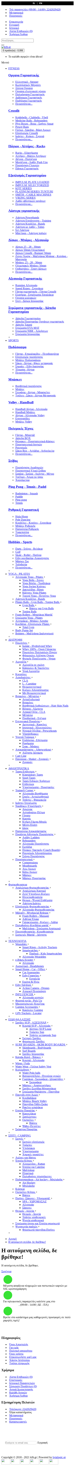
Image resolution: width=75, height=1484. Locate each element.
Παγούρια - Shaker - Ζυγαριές (32, 759)
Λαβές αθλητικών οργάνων (30, 200)
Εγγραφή (42, 1442)
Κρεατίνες (21, 674)
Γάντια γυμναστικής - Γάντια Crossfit (35, 291)
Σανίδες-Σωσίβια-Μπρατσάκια (39, 1088)
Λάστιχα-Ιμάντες (31, 903)
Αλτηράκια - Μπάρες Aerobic (31, 620)
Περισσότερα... (23, 103)
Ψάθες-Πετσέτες (31, 1126)
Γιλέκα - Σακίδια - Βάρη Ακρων (33, 129)
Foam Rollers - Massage (35, 915)
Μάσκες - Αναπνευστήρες (36, 1085)
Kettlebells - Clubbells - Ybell (31, 117)
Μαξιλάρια (28, 1170)
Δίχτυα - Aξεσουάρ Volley (30, 415)
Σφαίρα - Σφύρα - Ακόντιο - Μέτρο (34, 473)
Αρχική (12, 1238)
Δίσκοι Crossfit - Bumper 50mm (33, 253)
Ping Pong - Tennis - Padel (27, 487)
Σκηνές (19, 1138)
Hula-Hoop (21, 516)
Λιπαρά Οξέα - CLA (33, 711)
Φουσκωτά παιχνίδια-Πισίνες (38, 1229)
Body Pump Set (24, 630)
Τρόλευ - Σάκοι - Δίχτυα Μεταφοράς (35, 395)
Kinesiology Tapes (32, 774)
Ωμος (25, 828)
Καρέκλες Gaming (32, 1010)
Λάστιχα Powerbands (27, 217)
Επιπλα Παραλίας (25, 1110)
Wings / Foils (22, 1063)
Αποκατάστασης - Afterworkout (33, 749)
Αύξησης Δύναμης (32, 752)
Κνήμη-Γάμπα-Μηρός (34, 821)
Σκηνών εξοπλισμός (33, 1141)
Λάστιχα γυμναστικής (23, 211)
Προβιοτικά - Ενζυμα (34, 718)
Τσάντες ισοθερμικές (34, 1217)
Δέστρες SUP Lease (40, 1028)
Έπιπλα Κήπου (24, 1160)
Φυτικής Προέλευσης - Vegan (38, 658)
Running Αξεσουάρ (26, 285)
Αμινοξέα (21, 661)
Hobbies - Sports (20, 542)
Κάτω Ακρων (29, 871)
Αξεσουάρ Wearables (34, 956)
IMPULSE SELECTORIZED (32, 185)
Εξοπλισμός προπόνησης (29, 356)
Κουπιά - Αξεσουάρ (33, 1060)
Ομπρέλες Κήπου (25, 1192)
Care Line (20, 755)
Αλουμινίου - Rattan (33, 1163)
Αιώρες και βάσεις (25, 1157)
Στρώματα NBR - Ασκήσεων (31, 331)
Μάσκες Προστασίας (34, 878)
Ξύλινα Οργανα (24, 88)
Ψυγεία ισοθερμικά (33, 1220)
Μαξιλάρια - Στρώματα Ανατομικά (41, 928)
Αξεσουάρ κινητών (33, 997)
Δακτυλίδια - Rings (33, 589)
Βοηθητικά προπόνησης (28, 386)
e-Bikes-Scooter (24, 959)
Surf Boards (29, 1050)
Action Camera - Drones (35, 988)
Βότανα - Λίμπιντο (32, 708)
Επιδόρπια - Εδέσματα (34, 740)
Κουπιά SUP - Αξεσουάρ (36, 1025)
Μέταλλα (27, 715)
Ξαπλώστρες (29, 1116)
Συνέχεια (6, 1271)
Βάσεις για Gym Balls (41, 608)
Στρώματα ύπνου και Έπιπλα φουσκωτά (37, 1223)
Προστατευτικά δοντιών (28, 444)
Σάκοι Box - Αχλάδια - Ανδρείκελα (34, 450)
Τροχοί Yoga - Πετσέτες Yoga (39, 595)
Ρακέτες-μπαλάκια (32, 1107)
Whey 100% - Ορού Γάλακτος (39, 649)
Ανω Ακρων (29, 868)
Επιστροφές (15, 1380)
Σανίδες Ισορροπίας (33, 1054)
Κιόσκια (20, 1188)
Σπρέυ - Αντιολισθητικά (35, 796)
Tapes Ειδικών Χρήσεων (36, 780)
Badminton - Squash (26, 493)
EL (34, 3)
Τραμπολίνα (22, 532)
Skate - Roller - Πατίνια (28, 555)
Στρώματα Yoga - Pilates (29, 617)
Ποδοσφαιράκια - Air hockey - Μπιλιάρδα (39, 1179)
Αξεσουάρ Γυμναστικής (25, 278)
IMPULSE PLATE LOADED (32, 182)
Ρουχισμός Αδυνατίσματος (37, 853)
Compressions (30, 862)
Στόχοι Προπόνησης (33, 856)
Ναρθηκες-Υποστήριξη (28, 806)
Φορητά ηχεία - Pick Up (28, 1000)
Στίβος (13, 461)
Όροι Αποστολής (18, 1344)
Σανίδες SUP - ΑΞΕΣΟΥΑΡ (31, 1022)
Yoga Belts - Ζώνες (33, 580)
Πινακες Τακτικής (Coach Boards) (41, 850)
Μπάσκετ (15, 379)
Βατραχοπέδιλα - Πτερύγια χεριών (41, 1075)
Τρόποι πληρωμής (19, 1363)
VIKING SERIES (25, 197)
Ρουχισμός (21, 447)
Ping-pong (21, 499)
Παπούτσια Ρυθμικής (27, 529)
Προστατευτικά (24, 859)
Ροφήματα (28, 743)
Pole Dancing (22, 519)
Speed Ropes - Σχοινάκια (29, 288)
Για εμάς (14, 1347)
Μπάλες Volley (23, 421)
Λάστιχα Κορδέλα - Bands (30, 223)
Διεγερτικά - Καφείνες (34, 724)
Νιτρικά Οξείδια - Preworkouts (39, 730)
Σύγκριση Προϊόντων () (23, 1386)
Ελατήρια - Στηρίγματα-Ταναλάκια (34, 294)
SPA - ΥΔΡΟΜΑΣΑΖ (34, 1201)
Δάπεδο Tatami (23, 324)
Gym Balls (28, 605)
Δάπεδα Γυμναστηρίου (28, 318)
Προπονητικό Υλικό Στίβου (30, 470)
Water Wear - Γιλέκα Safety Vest (33, 1066)
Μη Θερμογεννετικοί (34, 693)
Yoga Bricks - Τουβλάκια (36, 583)
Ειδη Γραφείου (31, 975)
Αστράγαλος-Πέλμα (33, 812)
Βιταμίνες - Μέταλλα (27, 696)
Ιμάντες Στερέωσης (26, 802)
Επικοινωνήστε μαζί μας (22, 1357)
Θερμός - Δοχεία (31, 1214)
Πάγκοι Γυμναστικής (27, 168)
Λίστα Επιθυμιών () (21, 1376)
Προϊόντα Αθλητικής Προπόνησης (34, 834)
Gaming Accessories (27, 1006)
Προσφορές (15, 1418)
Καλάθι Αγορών (18, 1392)
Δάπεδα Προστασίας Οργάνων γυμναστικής (39, 321)
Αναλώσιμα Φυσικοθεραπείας (32, 887)
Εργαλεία (34, 978)
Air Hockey (28, 1182)
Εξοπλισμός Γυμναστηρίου (27, 175)
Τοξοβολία (21, 564)
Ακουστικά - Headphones (29, 966)
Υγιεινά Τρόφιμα (25, 737)
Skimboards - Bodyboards (36, 1047)
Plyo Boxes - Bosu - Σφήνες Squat (34, 123)
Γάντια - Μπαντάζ (25, 435)
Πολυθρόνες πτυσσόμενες (37, 1176)
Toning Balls (29, 611)
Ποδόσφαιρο (17, 347)
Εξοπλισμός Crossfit (26, 133)
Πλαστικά (27, 1173)
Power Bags (22, 126)
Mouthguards (29, 865)
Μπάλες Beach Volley (34, 1101)
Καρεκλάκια (29, 1113)
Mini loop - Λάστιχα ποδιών (31, 233)
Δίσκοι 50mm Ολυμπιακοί (30, 249)
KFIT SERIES (23, 188)
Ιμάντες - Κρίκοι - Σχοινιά (29, 136)
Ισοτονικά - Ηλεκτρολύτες (37, 727)
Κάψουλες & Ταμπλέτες (35, 668)
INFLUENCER (24, 994)
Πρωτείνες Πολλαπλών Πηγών (39, 652)
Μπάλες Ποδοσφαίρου (28, 360)
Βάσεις (33, 1123)
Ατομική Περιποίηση (34, 991)
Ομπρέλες (28, 1119)
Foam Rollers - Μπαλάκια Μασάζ (34, 614)
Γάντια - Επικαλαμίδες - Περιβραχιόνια (37, 353)
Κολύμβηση (22, 1069)
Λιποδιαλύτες (23, 677)
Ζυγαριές (27, 762)
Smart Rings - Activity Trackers (39, 947)
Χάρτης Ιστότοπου (19, 1360)
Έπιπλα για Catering (33, 1166)
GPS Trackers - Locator (28, 1013)
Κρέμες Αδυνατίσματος (35, 689)
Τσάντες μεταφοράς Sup (42, 1035)
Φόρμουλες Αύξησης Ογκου (38, 655)
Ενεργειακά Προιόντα (27, 721)
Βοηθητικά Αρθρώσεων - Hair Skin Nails (45, 705)
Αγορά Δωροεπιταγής (21, 1389)
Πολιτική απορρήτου (20, 1350)
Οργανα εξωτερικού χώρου (30, 91)
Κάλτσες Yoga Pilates (34, 592)
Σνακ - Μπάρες (30, 746)
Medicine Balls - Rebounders (31, 120)
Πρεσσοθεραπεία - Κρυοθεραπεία (34, 931)
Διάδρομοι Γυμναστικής (28, 97)
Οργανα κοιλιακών (25, 297)
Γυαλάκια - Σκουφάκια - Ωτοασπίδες (43, 1079)
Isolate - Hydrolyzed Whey (37, 646)
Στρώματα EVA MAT (27, 327)
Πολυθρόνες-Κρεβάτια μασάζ (32, 925)
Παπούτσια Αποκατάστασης (30, 831)
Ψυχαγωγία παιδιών (26, 1226)
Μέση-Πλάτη (29, 824)
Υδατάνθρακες (30, 733)
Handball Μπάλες (25, 412)
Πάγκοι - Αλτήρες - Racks (26, 146)
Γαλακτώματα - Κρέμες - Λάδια (40, 922)
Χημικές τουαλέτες (33, 1154)
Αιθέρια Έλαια (30, 919)
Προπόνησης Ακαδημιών (29, 467)
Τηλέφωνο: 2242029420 (22, 1409)
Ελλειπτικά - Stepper (26, 81)
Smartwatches (30, 950)
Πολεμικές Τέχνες (20, 428)
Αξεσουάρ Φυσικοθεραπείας (38, 909)
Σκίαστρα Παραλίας (26, 1129)
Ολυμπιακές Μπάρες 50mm (30, 265)
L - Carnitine (29, 683)
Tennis (19, 502)
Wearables (21, 944)
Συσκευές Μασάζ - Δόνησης (31, 934)
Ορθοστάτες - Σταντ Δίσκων (31, 268)
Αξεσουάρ (28, 962)
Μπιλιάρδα (28, 1185)
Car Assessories (31, 972)
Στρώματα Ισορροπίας (27, 334)
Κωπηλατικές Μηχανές (28, 85)
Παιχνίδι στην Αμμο (27, 1094)
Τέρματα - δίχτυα (24, 369)
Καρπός (26, 818)
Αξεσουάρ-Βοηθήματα (35, 793)
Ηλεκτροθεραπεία (32, 897)
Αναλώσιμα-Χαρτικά (34, 890)
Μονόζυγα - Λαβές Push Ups (31, 162)
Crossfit (13, 110)
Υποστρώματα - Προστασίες (38, 787)
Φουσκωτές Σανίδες (33, 1041)
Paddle (19, 496)
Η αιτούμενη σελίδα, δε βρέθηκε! (27, 1241)
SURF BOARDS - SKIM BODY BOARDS (40, 1044)
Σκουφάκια (35, 1082)
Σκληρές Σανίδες (31, 1038)
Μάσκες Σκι (22, 561)
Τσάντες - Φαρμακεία (34, 799)
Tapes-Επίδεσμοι (25, 771)
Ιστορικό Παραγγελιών (22, 1383)
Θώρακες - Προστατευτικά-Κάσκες (35, 441)
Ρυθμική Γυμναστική (23, 510)
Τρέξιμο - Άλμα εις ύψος (29, 476)
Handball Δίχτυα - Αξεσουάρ (31, 409)
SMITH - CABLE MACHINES (33, 194)
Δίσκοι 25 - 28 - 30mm (28, 246)
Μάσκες (26, 875)
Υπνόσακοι (28, 1148)
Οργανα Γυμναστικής (23, 75)
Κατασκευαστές (18, 1421)
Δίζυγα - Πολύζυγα (26, 159)
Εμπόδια (27, 846)
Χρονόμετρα (22, 480)
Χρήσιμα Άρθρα (18, 1395)
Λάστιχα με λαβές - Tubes (29, 226)
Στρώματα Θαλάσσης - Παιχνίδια (40, 1091)
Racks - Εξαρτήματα (26, 152)
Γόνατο (26, 815)
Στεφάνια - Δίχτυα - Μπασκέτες (32, 392)
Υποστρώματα (30, 1151)
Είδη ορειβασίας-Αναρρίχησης (32, 558)
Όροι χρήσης (16, 1353)
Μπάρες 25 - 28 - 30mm (28, 262)
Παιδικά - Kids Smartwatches (45, 953)
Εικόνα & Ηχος (30, 981)
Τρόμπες (27, 1145)
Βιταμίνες (27, 702)
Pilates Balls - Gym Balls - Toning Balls (37, 602)
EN (40, 3)
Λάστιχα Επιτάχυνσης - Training (33, 220)
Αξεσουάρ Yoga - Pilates (29, 577)
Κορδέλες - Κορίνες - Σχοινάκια (33, 522)
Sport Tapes (28, 777)
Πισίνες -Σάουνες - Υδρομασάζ (33, 1198)
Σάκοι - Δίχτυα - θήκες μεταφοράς (34, 363)
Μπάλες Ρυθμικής (25, 525)
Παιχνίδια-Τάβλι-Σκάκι (35, 1104)
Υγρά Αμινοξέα (30, 671)
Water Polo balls (31, 1072)
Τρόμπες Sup (36, 1032)
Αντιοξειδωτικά (31, 699)
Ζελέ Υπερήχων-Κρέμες (36, 893)
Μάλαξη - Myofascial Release (32, 912)
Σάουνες (27, 1207)
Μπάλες (19, 389)
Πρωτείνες (21, 642)
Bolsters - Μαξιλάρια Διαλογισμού (34, 633)
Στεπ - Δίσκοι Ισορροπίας (29, 301)
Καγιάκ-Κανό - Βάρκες (28, 1057)
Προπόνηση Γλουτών (27, 165)
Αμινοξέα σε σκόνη (33, 664)
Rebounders (29, 840)
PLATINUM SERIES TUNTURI (34, 191)
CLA (25, 680)
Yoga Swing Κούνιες (34, 586)
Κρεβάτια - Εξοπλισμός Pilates (32, 624)
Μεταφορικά (16, 1415)
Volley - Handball (20, 402)
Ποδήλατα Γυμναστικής (28, 100)
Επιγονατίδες (22, 418)
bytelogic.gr (59, 1457)
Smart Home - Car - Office (30, 969)
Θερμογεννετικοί (31, 686)
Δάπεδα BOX (23, 438)
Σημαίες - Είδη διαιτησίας (29, 366)
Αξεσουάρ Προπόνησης (35, 843)
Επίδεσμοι (28, 784)
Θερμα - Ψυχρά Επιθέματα (37, 900)
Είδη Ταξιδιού (23, 984)
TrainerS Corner (24, 790)
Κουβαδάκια (29, 1097)
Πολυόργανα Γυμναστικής (30, 94)
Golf (17, 551)
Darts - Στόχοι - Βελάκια (29, 548)
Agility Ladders (31, 837)
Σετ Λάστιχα (22, 230)
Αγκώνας (27, 809)
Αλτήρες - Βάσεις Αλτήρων (30, 155)
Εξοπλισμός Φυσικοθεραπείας (32, 906)
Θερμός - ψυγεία (25, 1210)
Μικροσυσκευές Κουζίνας (30, 1003)
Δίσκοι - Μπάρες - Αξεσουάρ (28, 240)
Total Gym (28, 627)
